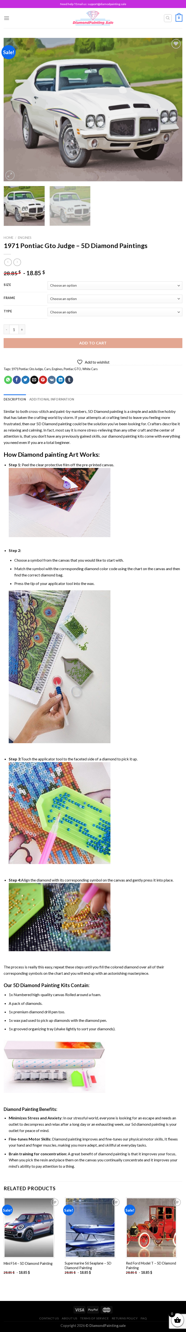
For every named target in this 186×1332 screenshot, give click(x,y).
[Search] (168, 18)
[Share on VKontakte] (52, 380)
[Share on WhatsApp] (8, 380)
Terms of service (94, 1318)
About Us (69, 1318)
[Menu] (6, 18)
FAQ (144, 1318)
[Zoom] (10, 175)
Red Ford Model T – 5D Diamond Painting (151, 1265)
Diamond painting (43, 454)
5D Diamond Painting (36, 985)
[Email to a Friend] (34, 380)
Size (7, 285)
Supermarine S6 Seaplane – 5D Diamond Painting (88, 1265)
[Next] (172, 109)
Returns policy (125, 1318)
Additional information (51, 399)
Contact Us (49, 1318)
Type (8, 311)
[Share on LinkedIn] (60, 380)
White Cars (90, 369)
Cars (47, 369)
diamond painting (122, 436)
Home (8, 238)
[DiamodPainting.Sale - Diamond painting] (93, 18)
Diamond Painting (21, 1109)
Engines (24, 238)
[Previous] (13, 109)
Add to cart (93, 343)
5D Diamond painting (105, 411)
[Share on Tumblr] (69, 380)
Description (15, 399)
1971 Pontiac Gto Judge (27, 369)
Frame (9, 298)
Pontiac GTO (72, 369)
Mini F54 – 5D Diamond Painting (28, 1263)
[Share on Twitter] (26, 380)
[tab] (15, 399)
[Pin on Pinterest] (43, 380)
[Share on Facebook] (17, 380)
